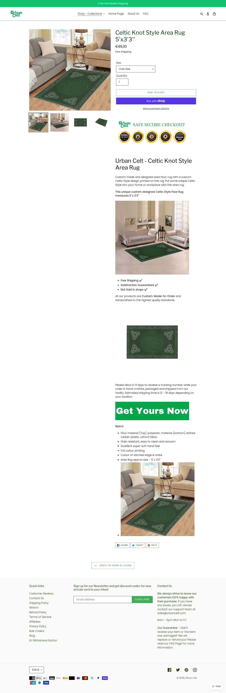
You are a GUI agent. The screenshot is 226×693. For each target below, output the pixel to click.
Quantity (121, 76)
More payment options (156, 108)
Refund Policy (37, 612)
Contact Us (36, 598)
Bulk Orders (36, 631)
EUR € (36, 670)
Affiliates (34, 622)
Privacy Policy (37, 626)
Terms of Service (40, 617)
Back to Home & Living (115, 565)
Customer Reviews (41, 593)
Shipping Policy (38, 603)
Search (33, 607)
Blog (32, 636)
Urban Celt (191, 677)
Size (118, 63)
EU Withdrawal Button (43, 640)
